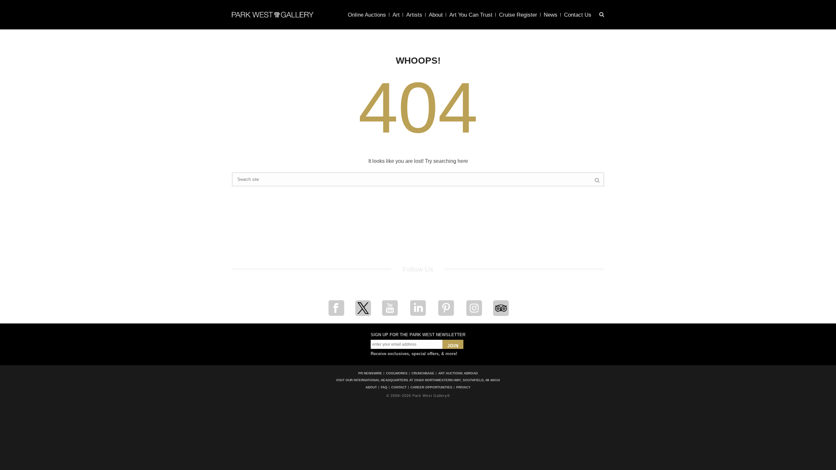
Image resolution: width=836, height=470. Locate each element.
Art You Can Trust (470, 15)
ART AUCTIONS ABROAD (458, 373)
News (550, 15)
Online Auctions (367, 15)
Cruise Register (518, 15)
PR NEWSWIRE (370, 373)
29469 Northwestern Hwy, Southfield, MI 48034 (457, 380)
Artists (414, 15)
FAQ (384, 387)
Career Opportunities (431, 387)
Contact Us (577, 15)
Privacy (463, 387)
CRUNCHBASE (422, 373)
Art (396, 15)
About (436, 15)
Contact (399, 387)
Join (452, 345)
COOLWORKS (397, 373)
